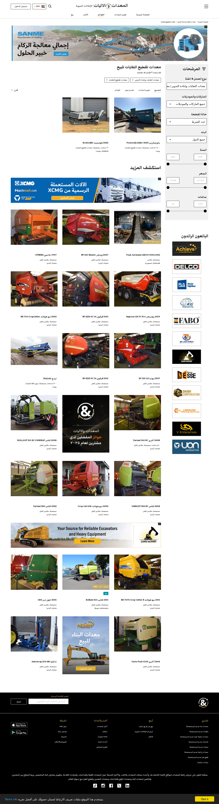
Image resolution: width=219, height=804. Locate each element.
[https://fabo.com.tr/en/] (186, 322)
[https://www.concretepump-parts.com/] (186, 250)
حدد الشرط (198, 121)
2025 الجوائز (102, 736)
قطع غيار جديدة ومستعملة (198, 757)
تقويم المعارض (101, 747)
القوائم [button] (117, 90)
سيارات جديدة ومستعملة (199, 747)
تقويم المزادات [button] (144, 90)
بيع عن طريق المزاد (146, 726)
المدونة (64, 736)
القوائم (101, 14)
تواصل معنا (62, 731)
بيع (72, 14)
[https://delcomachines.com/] (186, 268)
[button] (206, 6)
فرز (16, 89)
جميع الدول (199, 139)
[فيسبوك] (109, 785)
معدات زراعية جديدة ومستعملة (196, 752)
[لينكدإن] (125, 785)
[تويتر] (117, 785)
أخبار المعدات (102, 726)
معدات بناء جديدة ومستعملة (197, 726)
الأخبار (85, 14)
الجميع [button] (157, 90)
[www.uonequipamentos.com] (186, 449)
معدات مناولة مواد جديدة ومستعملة (194, 736)
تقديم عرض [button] (129, 90)
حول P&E (63, 726)
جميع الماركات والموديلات (190, 104)
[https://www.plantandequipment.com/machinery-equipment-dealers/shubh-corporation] (186, 395)
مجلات (104, 731)
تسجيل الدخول (20, 6)
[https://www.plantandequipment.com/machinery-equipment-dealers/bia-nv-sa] (186, 286)
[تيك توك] (93, 785)
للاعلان (150, 736)
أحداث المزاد (102, 741)
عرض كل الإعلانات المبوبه (144, 731)
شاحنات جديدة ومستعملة (198, 741)
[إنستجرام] (101, 785)
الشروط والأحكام (61, 741)
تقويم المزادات (120, 14)
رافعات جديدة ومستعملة (198, 731)
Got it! (204, 799)
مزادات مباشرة (202, 762)
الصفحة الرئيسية (143, 14)
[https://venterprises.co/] (186, 431)
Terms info (11, 799)
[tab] (157, 90)
